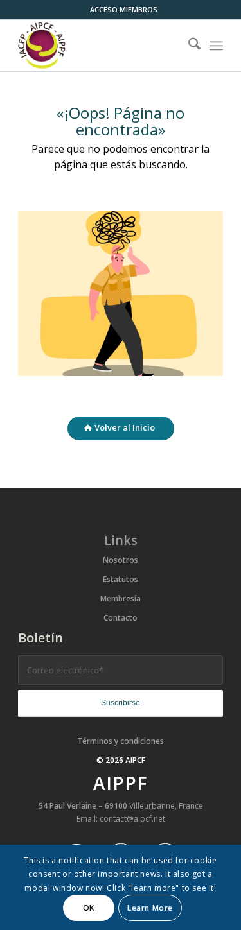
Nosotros (120, 560)
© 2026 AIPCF (120, 760)
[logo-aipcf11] (100, 45)
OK (88, 907)
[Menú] (216, 45)
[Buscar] (188, 45)
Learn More (150, 907)
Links (121, 540)
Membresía (120, 598)
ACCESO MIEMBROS (123, 9)
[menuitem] (124, 9)
